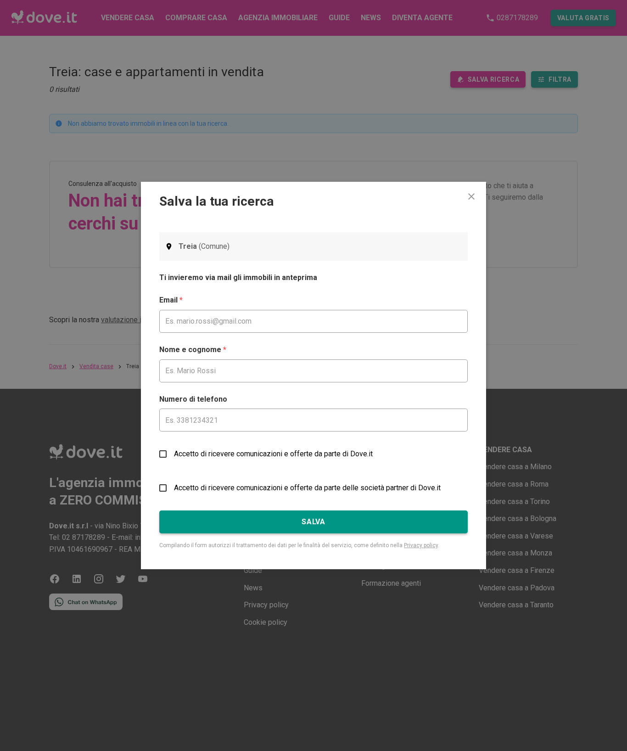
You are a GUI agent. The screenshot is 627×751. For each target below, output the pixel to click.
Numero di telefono (193, 399)
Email (171, 300)
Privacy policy (421, 545)
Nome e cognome (192, 349)
